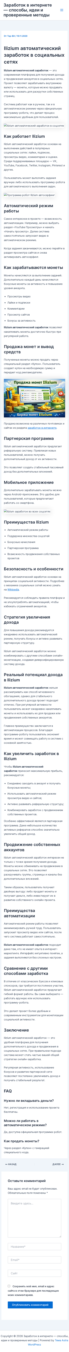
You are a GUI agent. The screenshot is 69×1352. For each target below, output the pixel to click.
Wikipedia (13, 589)
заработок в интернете (42, 427)
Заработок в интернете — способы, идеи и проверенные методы (28, 10)
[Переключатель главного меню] (61, 10)
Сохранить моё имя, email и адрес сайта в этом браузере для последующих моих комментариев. (33, 1290)
